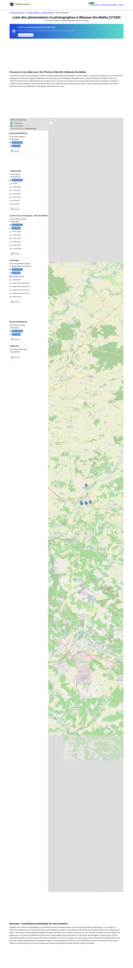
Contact (120, 5)
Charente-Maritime (47, 13)
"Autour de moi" (97, 927)
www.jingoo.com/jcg (18, 276)
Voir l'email (16, 146)
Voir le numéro (17, 142)
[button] (86, 485)
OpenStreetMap (112, 891)
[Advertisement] (66, 54)
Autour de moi (95, 5)
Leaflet (104, 891)
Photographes (18, 126)
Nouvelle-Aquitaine (33, 13)
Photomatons (18, 123)
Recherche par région (109, 5)
